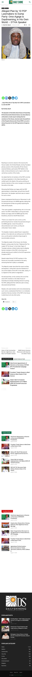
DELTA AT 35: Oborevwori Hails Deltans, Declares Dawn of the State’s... (18, 469)
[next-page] (5, 389)
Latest (20, 672)
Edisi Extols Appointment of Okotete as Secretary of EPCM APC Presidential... (20, 438)
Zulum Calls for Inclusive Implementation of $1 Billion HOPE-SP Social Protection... (20, 461)
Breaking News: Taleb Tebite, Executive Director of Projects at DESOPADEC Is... (20, 620)
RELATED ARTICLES (7, 359)
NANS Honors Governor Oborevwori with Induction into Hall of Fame (23, 352)
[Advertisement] (16, 79)
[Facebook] (6, 98)
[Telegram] (16, 98)
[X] (9, 98)
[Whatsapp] (3, 98)
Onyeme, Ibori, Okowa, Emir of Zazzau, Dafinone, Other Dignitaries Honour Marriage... (20, 524)
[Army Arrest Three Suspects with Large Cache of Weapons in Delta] (5, 628)
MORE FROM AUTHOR (19, 359)
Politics (6, 8)
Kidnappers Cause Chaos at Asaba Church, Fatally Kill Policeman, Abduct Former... (20, 636)
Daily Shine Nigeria (7, 24)
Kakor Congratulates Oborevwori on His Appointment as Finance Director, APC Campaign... (20, 532)
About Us (16, 672)
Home (3, 5)
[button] (2, 2)
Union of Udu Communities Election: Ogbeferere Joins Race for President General (8, 352)
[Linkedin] (12, 98)
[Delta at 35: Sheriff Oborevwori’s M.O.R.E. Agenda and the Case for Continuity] (5, 454)
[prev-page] (2, 389)
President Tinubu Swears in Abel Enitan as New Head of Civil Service (20, 374)
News (7, 5)
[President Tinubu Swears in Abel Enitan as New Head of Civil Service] (5, 374)
